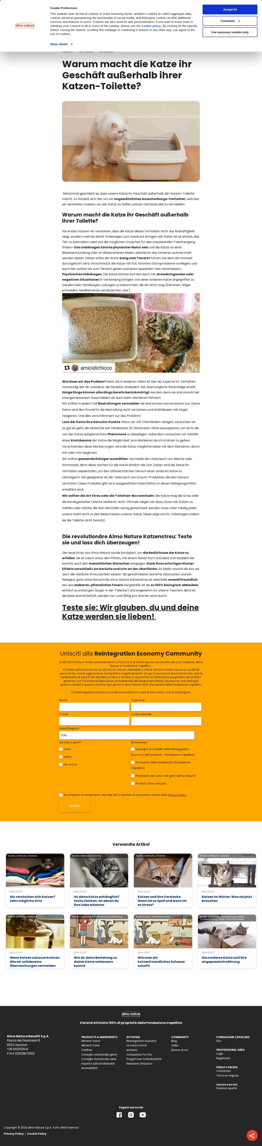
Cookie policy (151, 25)
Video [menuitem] (175, 1045)
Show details (59, 44)
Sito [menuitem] (218, 1041)
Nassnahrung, (228, 916)
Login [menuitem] (219, 1054)
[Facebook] (119, 1117)
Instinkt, (240, 916)
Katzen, (12, 855)
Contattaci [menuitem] (223, 1071)
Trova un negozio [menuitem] (227, 1075)
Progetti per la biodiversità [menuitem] (143, 1059)
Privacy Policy (177, 795)
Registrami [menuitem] (223, 1058)
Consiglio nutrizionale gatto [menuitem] (99, 1054)
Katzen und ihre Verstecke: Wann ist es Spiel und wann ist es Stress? (162, 901)
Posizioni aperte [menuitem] (226, 1088)
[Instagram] (131, 1117)
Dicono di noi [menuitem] (179, 1050)
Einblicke (32, 855)
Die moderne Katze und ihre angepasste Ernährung (224, 959)
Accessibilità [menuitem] (89, 1068)
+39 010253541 (17, 1049)
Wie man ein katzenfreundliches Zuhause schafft (161, 961)
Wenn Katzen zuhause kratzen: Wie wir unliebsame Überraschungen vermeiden (35, 961)
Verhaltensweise (161, 916)
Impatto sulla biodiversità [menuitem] (98, 1064)
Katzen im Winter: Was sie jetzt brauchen (227, 899)
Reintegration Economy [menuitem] (141, 1041)
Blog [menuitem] (174, 1041)
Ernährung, (214, 916)
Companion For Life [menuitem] (139, 1054)
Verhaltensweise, (101, 916)
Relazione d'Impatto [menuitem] (139, 1064)
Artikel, (139, 916)
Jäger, (221, 919)
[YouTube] (143, 1117)
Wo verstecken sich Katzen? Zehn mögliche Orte (32, 899)
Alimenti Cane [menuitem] (90, 1045)
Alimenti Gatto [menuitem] (90, 1041)
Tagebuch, (86, 916)
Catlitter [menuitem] (86, 1050)
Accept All (230, 9)
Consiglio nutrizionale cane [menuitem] (98, 1059)
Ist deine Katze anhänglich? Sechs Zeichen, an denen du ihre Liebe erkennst (96, 901)
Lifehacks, (21, 855)
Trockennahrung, (209, 919)
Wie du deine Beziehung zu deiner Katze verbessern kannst (95, 961)
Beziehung (116, 916)
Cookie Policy (36, 1134)
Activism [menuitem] (131, 1050)
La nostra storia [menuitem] (136, 1045)
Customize (228, 20)
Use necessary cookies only (230, 32)
